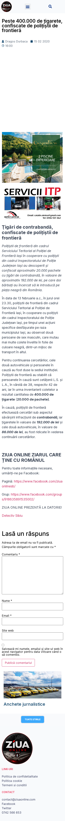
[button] (28, 7)
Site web (8, 630)
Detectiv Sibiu (12, 515)
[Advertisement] (32, 95)
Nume (7, 600)
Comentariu (11, 554)
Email (7, 615)
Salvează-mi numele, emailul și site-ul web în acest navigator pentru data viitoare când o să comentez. (32, 651)
